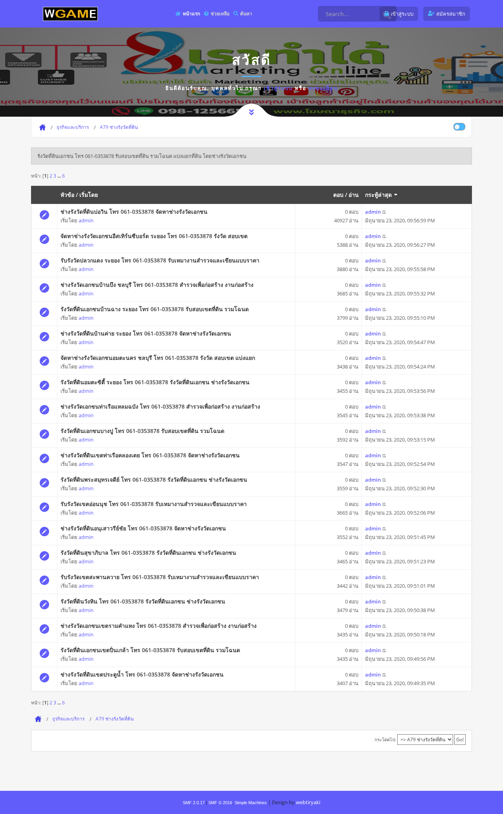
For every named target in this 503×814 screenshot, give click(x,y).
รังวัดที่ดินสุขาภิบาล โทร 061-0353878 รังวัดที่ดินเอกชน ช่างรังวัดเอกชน (148, 552)
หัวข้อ (67, 194)
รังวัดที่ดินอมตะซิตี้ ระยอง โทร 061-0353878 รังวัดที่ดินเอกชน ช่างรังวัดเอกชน (155, 382)
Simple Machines (251, 802)
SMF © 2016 (220, 802)
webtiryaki (308, 802)
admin (86, 220)
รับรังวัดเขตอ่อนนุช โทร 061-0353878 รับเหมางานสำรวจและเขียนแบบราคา (154, 504)
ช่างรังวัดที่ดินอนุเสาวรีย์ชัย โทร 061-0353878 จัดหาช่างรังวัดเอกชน (143, 528)
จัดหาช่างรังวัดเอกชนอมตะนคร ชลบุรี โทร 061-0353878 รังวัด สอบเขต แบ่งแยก (158, 357)
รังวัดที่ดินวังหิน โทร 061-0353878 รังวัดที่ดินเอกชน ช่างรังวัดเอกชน (143, 601)
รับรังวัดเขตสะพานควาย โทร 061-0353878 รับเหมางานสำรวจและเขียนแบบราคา (160, 577)
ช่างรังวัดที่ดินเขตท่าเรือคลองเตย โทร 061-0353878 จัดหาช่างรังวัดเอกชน (150, 455)
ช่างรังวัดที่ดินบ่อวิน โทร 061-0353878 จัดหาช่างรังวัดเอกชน (134, 211)
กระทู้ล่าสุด (379, 194)
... (59, 175)
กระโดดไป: (385, 739)
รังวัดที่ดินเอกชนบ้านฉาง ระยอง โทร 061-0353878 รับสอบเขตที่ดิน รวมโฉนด (155, 309)
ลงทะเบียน (323, 88)
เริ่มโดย (88, 194)
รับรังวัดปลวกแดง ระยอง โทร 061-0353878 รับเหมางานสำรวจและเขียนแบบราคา (160, 260)
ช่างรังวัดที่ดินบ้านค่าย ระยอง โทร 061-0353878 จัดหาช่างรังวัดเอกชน (146, 333)
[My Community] (70, 13)
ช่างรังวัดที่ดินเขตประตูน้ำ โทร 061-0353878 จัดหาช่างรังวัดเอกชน (142, 674)
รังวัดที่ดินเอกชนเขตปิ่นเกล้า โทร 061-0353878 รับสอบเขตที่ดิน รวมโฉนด (150, 650)
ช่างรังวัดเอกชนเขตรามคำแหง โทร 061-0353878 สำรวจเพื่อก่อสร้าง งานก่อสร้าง (159, 625)
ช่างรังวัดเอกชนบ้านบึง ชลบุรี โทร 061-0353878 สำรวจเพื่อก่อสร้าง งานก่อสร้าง (157, 284)
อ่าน (354, 194)
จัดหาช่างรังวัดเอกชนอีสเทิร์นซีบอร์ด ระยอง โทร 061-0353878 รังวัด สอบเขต (154, 236)
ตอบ (338, 194)
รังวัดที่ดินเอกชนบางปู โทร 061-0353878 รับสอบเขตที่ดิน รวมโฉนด (142, 430)
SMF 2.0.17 (194, 802)
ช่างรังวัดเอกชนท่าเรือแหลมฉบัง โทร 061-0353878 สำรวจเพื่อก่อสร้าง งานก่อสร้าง (160, 406)
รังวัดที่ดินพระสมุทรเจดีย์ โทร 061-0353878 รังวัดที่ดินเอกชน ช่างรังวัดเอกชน (154, 479)
